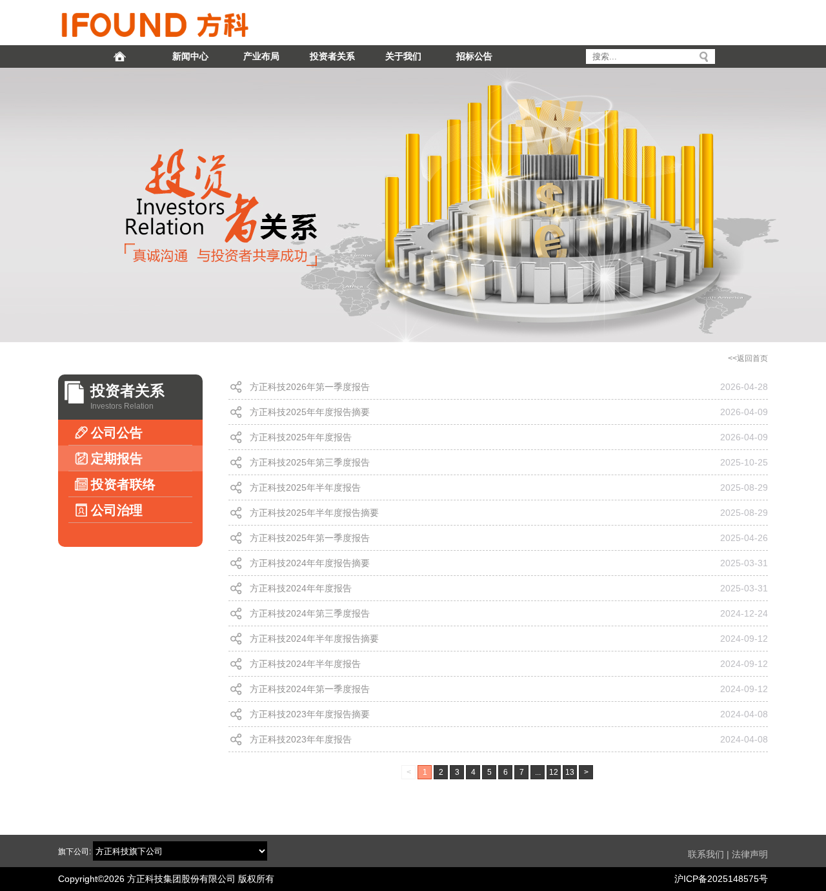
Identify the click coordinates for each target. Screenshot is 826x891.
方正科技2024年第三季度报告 (310, 613)
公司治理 (117, 510)
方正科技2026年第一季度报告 (310, 387)
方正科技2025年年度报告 (301, 437)
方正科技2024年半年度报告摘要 (314, 638)
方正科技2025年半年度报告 (305, 487)
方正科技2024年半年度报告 (305, 664)
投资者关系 (332, 56)
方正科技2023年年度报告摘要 (310, 714)
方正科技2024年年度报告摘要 (310, 563)
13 (569, 772)
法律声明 (750, 854)
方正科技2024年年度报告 (301, 588)
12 (553, 772)
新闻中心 (190, 56)
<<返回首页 (748, 358)
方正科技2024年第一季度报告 (310, 689)
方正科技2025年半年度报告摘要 (314, 512)
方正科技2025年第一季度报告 (310, 538)
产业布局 (261, 56)
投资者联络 (123, 484)
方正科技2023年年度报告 (301, 739)
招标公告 (474, 56)
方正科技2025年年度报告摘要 (310, 412)
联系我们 (706, 854)
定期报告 (117, 458)
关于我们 (403, 56)
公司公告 (117, 432)
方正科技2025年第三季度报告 (310, 462)
